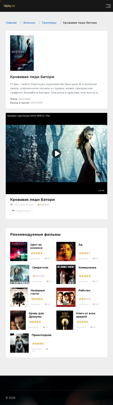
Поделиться (23, 210)
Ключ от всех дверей (85, 315)
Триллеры (35, 258)
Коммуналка (87, 267)
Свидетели (40, 267)
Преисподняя (41, 335)
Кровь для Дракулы (36, 315)
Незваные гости (38, 292)
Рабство (84, 290)
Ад (80, 244)
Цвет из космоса (36, 246)
